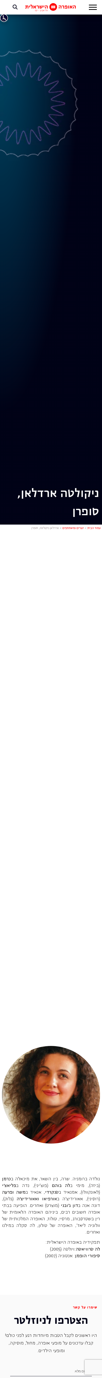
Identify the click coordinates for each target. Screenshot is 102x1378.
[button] (93, 8)
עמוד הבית (94, 528)
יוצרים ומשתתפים (73, 528)
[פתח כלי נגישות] (4, 18)
